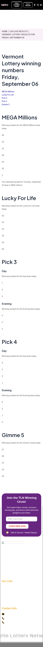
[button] (41, 4)
